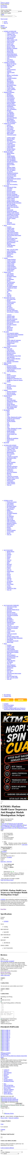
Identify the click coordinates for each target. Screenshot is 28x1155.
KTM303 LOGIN (8, 500)
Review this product (5, 972)
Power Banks (10, 177)
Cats (8, 422)
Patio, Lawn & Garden (12, 249)
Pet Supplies (7, 410)
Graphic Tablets (11, 88)
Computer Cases (11, 34)
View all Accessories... (12, 184)
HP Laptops (10, 126)
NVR (8, 221)
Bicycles (9, 387)
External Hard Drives (12, 55)
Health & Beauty (8, 395)
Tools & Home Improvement (14, 235)
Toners (8, 289)
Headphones (10, 463)
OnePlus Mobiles (11, 157)
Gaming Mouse (10, 269)
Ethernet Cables (11, 317)
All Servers (9, 330)
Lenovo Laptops (11, 130)
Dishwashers (10, 256)
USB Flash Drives (11, 56)
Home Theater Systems (12, 215)
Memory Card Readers (12, 75)
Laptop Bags (10, 147)
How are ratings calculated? (7, 961)
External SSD (10, 52)
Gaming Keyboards (11, 268)
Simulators (9, 618)
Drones (8, 374)
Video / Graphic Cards (12, 32)
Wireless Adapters (11, 302)
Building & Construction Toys (14, 378)
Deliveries (6, 1074)
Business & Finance (12, 367)
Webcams (9, 76)
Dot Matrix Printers (11, 276)
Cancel (2, 988)
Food (8, 412)
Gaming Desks (10, 229)
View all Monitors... (12, 122)
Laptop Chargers (11, 144)
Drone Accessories (11, 375)
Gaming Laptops (11, 137)
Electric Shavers (11, 404)
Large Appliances (11, 251)
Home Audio (10, 210)
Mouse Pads (10, 86)
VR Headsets (10, 270)
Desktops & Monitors (9, 92)
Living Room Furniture (12, 232)
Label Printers (10, 283)
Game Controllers (11, 89)
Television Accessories (12, 615)
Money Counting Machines (13, 358)
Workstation (10, 140)
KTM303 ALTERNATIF (10, 31)
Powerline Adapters (11, 324)
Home (5, 225)
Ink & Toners (10, 517)
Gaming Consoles (11, 261)
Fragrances (9, 398)
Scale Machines (11, 357)
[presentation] (1, 801)
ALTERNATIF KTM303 (10, 445)
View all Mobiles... (11, 160)
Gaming (6, 258)
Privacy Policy (7, 1088)
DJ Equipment (10, 337)
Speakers (9, 460)
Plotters (8, 280)
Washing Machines (11, 252)
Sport (5, 383)
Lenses (8, 632)
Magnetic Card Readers (12, 361)
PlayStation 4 (10, 621)
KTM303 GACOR (11, 828)
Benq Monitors (10, 115)
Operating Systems (11, 365)
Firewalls (9, 304)
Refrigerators (10, 253)
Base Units (9, 348)
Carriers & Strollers (11, 429)
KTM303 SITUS (19, 826)
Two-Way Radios (11, 204)
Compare (4, 850)
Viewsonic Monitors (12, 117)
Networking (10, 526)
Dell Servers (10, 327)
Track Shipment (8, 1072)
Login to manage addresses (7, 1147)
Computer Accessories (9, 62)
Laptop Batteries (11, 146)
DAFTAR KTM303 (9, 705)
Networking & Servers (9, 297)
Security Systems (11, 224)
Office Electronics (11, 521)
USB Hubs (9, 66)
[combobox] (20, 11)
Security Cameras (11, 218)
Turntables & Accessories (13, 214)
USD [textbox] (20, 11)
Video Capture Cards (12, 39)
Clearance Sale (7, 696)
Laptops (9, 124)
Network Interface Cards (13, 321)
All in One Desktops (12, 472)
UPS (8, 73)
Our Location (4, 7)
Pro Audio (6, 331)
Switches (9, 306)
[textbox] (8, 13)
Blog (5, 1083)
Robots (8, 381)
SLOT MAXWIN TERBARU (11, 605)
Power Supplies (11, 45)
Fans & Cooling (11, 41)
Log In (5, 21)
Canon (8, 293)
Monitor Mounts (11, 120)
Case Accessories (11, 37)
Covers (8, 585)
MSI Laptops (10, 133)
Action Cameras (11, 200)
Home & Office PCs (12, 468)
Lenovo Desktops (11, 102)
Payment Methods (8, 1079)
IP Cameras (9, 307)
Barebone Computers (12, 48)
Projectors (9, 190)
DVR (8, 219)
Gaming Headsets (11, 266)
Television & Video (11, 187)
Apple (8, 572)
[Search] (16, 16)
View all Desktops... (12, 109)
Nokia (8, 558)
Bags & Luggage (11, 393)
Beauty (8, 397)
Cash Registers (10, 360)
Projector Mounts (11, 193)
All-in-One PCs (11, 107)
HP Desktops (10, 95)
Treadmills (9, 388)
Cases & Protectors (11, 174)
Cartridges (9, 290)
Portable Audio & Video (13, 201)
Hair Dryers (10, 403)
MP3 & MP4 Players (12, 205)
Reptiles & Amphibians (12, 438)
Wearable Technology (12, 161)
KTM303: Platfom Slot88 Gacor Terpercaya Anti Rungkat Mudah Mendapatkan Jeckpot (14, 708)
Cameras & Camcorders (13, 197)
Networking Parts (11, 299)
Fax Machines (10, 279)
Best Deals (6, 442)
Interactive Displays (12, 523)
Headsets (9, 79)
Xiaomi (8, 557)
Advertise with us (8, 1091)
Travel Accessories (11, 394)
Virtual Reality (10, 623)
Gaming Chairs (10, 228)
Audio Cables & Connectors (14, 340)
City (2, 1153)
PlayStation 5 (10, 619)
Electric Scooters (11, 377)
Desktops (9, 93)
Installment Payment (9, 1081)
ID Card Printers (11, 282)
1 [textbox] (3, 860)
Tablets (8, 561)
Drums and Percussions (12, 341)
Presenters (9, 90)
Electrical (9, 236)
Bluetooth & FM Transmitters (14, 202)
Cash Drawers (10, 350)
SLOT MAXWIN (8, 550)
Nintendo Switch (11, 622)
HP (7, 292)
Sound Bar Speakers (12, 211)
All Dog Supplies (11, 421)
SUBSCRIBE (19, 1103)
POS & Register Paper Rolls (14, 355)
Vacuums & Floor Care (12, 241)
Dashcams (9, 222)
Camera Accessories (12, 633)
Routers (9, 300)
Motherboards (10, 38)
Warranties (6, 1077)
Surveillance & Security (13, 217)
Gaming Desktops (11, 105)
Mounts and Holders (12, 181)
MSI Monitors (10, 119)
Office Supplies (7, 363)
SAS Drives (10, 59)
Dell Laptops (10, 129)
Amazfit (9, 577)
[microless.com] (2, 14)
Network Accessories (12, 319)
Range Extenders (11, 320)
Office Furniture (11, 231)
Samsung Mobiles (11, 159)
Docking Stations (11, 149)
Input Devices (10, 83)
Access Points (10, 303)
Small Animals (10, 439)
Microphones (10, 81)
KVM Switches (11, 309)
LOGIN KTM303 (8, 706)
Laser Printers (10, 273)
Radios (8, 208)
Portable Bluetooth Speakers (14, 178)
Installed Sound (10, 343)
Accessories (10, 143)
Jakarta (5, 2)
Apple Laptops (10, 132)
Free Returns (4, 5)
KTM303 (6, 703)
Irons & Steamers (11, 242)
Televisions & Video (12, 606)
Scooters (9, 384)
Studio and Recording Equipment (15, 334)
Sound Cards (10, 44)
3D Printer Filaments (12, 286)
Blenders (9, 244)
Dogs (8, 411)
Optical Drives (10, 42)
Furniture (9, 227)
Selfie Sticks (10, 180)
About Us (6, 1071)
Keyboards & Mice (11, 85)
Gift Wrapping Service (9, 1086)
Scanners (9, 278)
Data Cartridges (11, 61)
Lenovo (9, 568)
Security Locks (10, 150)
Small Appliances (11, 239)
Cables (8, 68)
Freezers (9, 255)
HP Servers (9, 329)
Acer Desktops (10, 100)
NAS (8, 58)
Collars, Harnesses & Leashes (14, 417)
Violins (8, 344)
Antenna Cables (11, 316)
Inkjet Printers (10, 275)
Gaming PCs (10, 469)
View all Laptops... (11, 141)
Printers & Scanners (12, 502)
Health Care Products (12, 405)
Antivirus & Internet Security (14, 368)
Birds (8, 437)
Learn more (24, 844)
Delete (7, 988)
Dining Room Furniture (12, 234)
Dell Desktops (10, 96)
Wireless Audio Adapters (13, 212)
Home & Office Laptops (13, 478)
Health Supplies (11, 420)
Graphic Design (11, 370)
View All (9, 296)
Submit (2, 978)
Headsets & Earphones (12, 173)
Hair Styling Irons (11, 400)
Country (3, 1152)
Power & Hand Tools (12, 238)
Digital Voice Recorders (13, 207)
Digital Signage (10, 524)
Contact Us (6, 1069)
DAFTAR (20, 700)
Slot (6, 823)
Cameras (9, 629)
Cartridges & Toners (12, 287)
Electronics (6, 185)
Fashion (6, 390)
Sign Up (6, 23)
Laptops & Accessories (9, 123)
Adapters (9, 71)
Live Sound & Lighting (12, 333)
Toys (5, 372)
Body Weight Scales (12, 407)
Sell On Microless (8, 1093)
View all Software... (12, 371)
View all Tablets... (11, 170)
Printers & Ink (7, 272)
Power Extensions (11, 69)
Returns (6, 1075)
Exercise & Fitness (11, 386)
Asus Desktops (10, 99)
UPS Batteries (10, 82)
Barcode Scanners (11, 353)
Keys (8, 338)
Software (6, 364)
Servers (8, 326)
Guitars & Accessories (12, 336)
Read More (3, 909)
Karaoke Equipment (12, 346)
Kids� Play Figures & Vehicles (15, 380)
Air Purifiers (10, 246)
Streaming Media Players (13, 195)
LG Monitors (10, 112)
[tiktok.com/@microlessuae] (9, 1113)
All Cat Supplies (11, 432)
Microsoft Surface (11, 168)
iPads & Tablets (11, 164)
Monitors (9, 110)
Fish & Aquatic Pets (12, 434)
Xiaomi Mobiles (11, 156)
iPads (8, 166)
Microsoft (9, 564)
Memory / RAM (11, 47)
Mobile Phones (10, 153)
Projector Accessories (12, 194)
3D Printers (9, 285)
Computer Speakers (11, 78)
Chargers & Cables (11, 176)
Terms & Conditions (9, 1089)
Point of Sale (7, 347)
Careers (5, 1078)
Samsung (9, 295)
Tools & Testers (11, 72)
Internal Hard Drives (12, 54)
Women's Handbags (12, 391)
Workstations (10, 106)
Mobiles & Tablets (8, 151)
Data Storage (10, 49)
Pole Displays (10, 354)
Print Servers (10, 323)
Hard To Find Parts (8, 1085)
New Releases (7, 694)
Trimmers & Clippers (12, 401)
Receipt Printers (11, 351)
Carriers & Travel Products (13, 418)
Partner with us (7, 1092)
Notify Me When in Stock (7, 880)
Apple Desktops (11, 98)
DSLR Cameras (11, 198)
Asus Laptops (10, 127)
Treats (8, 414)
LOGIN (7, 700)
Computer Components (12, 446)
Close (2, 1124)
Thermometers (10, 408)
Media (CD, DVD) (11, 64)
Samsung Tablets (11, 167)
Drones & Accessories (12, 628)
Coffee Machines (11, 245)
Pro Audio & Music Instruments (14, 638)
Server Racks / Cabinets (13, 312)
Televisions (9, 188)
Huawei (9, 555)
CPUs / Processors (11, 35)
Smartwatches (10, 163)
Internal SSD (10, 51)
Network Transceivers (12, 310)
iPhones (9, 154)
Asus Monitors (10, 113)
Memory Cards (10, 65)
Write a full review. (5, 975)
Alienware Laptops (11, 134)
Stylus (8, 183)
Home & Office (11, 103)
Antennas (9, 314)
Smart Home (10, 639)
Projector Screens (11, 191)
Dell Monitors (10, 116)
